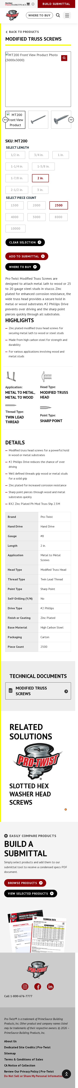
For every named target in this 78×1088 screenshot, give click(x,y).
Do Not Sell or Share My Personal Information (33, 1076)
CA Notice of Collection (19, 1065)
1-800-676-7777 (21, 996)
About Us (10, 1041)
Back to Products (24, 32)
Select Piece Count (21, 198)
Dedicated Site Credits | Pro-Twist (27, 1047)
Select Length (17, 148)
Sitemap (10, 1053)
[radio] (15, 155)
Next (71, 120)
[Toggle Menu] (67, 15)
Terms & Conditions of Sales (23, 1059)
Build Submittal (56, 4)
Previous (5, 120)
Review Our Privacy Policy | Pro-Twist (29, 1071)
